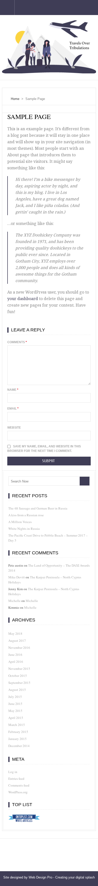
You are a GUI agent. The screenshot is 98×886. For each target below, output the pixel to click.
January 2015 (17, 738)
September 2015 (19, 682)
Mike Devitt (16, 577)
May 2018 (15, 633)
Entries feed (16, 778)
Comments (17, 342)
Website (14, 427)
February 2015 (18, 731)
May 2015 (15, 710)
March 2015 (16, 724)
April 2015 (15, 717)
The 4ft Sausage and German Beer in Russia (37, 508)
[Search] (84, 481)
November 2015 (19, 668)
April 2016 (15, 661)
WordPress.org (18, 792)
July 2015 (15, 696)
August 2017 (17, 640)
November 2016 (19, 647)
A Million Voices (20, 522)
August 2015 (17, 689)
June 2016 (15, 654)
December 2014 (19, 745)
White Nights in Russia (24, 528)
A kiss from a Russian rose (26, 515)
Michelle (14, 600)
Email (13, 408)
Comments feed (18, 785)
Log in (12, 772)
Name (12, 390)
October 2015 (17, 675)
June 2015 (15, 703)
